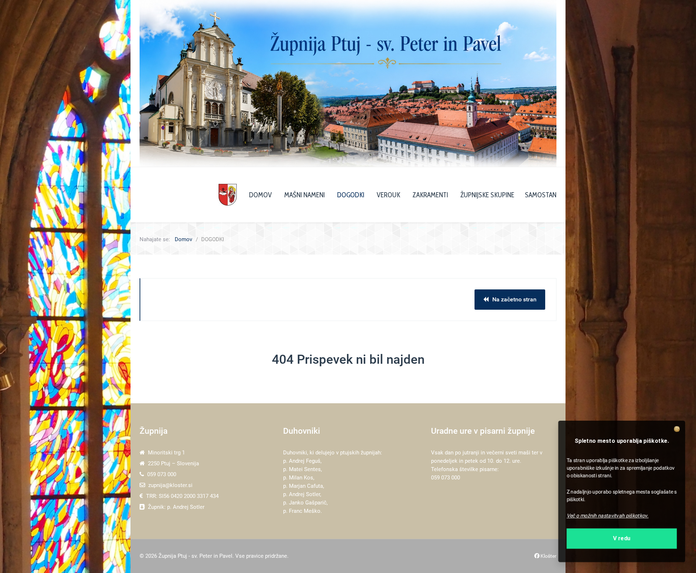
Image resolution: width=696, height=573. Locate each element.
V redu (622, 540)
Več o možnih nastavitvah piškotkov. (607, 517)
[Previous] (153, 83)
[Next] (542, 83)
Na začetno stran (514, 299)
